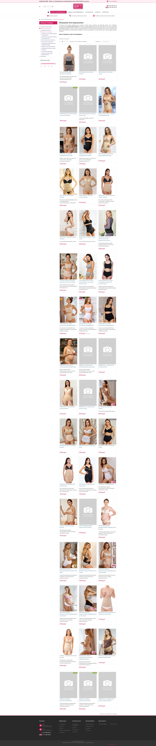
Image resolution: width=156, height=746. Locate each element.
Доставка (62, 726)
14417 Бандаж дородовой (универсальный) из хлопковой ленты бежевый (107, 527)
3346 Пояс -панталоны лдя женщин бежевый (68, 656)
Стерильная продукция (47, 51)
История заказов (90, 726)
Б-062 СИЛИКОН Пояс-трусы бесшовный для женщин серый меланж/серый (86, 282)
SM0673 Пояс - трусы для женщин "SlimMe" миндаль (107, 196)
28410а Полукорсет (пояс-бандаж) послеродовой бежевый (107, 114)
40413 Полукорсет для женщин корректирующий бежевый (106, 154)
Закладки (88, 728)
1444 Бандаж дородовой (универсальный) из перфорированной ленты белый (68, 614)
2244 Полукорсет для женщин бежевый (86, 72)
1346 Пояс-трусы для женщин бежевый (67, 526)
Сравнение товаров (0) (64, 38)
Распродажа (43, 56)
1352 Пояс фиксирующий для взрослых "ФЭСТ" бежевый (85, 526)
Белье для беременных (47, 19)
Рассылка (88, 730)
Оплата (61, 728)
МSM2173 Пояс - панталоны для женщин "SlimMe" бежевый (106, 699)
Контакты (75, 731)
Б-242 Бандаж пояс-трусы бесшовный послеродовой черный (106, 324)
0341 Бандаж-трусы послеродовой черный (106, 446)
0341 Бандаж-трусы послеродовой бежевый (68, 446)
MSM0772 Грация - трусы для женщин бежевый (86, 196)
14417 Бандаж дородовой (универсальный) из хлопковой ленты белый (68, 570)
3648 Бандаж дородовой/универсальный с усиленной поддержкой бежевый (85, 657)
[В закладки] (74, 80)
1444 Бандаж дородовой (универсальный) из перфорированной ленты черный (87, 614)
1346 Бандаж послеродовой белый (106, 484)
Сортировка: (98, 41)
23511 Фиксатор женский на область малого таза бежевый (68, 114)
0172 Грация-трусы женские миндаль (105, 407)
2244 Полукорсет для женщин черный (106, 72)
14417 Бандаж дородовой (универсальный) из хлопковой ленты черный (87, 570)
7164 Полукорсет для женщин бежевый (67, 196)
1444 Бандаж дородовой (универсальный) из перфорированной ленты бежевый (107, 570)
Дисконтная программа (65, 730)
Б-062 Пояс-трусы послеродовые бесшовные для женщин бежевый (67, 281)
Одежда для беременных (46, 26)
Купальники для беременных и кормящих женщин (49, 44)
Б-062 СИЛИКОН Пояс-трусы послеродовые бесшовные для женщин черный (106, 282)
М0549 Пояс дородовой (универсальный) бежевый (66, 699)
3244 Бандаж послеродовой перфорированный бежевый (66, 154)
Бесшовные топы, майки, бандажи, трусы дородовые (49, 37)
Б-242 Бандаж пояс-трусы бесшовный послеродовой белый (86, 324)
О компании (62, 724)
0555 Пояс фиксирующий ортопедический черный (65, 72)
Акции (74, 727)
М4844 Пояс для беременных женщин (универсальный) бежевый (68, 366)
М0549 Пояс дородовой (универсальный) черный (84, 699)
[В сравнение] (76, 80)
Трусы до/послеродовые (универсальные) (47, 54)
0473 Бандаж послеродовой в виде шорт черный (86, 485)
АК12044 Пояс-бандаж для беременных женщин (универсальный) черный (105, 238)
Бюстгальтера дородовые (47, 41)
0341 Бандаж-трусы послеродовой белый (87, 446)
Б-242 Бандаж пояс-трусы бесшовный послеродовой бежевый (67, 324)
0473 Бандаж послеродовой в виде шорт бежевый (67, 485)
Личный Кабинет (90, 724)
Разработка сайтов (112, 744)
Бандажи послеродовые (58, 19)
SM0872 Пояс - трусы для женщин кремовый (68, 237)
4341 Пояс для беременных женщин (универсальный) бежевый (107, 656)
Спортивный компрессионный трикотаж (48, 49)
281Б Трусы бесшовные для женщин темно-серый (87, 114)
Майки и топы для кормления (48, 46)
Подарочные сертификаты (75, 725)
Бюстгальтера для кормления (48, 40)
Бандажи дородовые (46, 30)
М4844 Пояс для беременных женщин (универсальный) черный (87, 366)
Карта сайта (75, 729)
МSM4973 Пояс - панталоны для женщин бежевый (106, 366)
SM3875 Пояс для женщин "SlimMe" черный (87, 237)
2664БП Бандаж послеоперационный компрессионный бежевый (107, 613)
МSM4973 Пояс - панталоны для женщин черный (86, 407)
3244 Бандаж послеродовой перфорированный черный (85, 154)
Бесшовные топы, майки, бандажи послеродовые (49, 34)
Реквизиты (62, 732)
